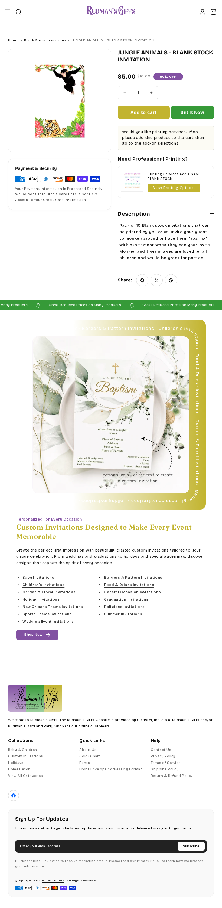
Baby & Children (22, 750)
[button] (7, 12)
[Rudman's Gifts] (35, 698)
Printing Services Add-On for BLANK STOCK (174, 176)
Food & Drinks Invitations (129, 585)
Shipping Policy (165, 769)
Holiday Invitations (41, 599)
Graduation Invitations (126, 599)
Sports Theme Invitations (47, 614)
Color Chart (89, 756)
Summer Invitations (123, 614)
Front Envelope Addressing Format (110, 769)
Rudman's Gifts (53, 880)
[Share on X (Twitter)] (157, 280)
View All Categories (25, 776)
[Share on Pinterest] (171, 280)
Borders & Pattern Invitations (133, 577)
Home (13, 40)
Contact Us (161, 750)
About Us (87, 750)
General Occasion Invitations (132, 592)
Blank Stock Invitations (45, 40)
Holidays (16, 763)
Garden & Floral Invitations (49, 592)
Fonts (84, 763)
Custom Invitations (25, 756)
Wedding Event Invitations (48, 621)
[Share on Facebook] (142, 280)
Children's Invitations (43, 585)
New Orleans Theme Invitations (52, 607)
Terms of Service (166, 763)
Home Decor (19, 769)
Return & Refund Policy (172, 776)
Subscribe (191, 846)
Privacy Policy (163, 756)
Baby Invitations (38, 577)
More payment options (192, 115)
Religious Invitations (124, 607)
